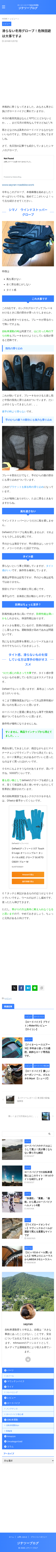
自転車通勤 (12, 1419)
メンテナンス (12, 1408)
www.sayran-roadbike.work (18, 184)
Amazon (11, 1436)
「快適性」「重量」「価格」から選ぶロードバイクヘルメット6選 (38, 1202)
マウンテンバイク (15, 1381)
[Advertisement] (28, 72)
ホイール (10, 1376)
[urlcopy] (41, 988)
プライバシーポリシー (39, 1537)
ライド (10, 1386)
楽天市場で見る (28, 881)
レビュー (8, 998)
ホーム (11, 1537)
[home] (28, 1359)
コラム (10, 1446)
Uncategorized (14, 1441)
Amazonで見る (28, 875)
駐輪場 (9, 1431)
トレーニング (12, 1392)
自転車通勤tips (12, 1425)
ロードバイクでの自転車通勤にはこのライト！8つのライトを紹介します (39, 1175)
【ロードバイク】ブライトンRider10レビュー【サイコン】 (37, 1025)
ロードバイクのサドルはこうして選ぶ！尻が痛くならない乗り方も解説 (38, 1149)
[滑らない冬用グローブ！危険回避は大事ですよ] (28, 988)
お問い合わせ (22, 1537)
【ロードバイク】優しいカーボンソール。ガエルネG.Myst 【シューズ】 (37, 1075)
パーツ (10, 1370)
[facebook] (21, 988)
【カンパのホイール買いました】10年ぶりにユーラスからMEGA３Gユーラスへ (38, 1256)
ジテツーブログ (28, 8)
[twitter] (14, 988)
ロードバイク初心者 (14, 1414)
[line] (35, 988)
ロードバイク (13, 1403)
